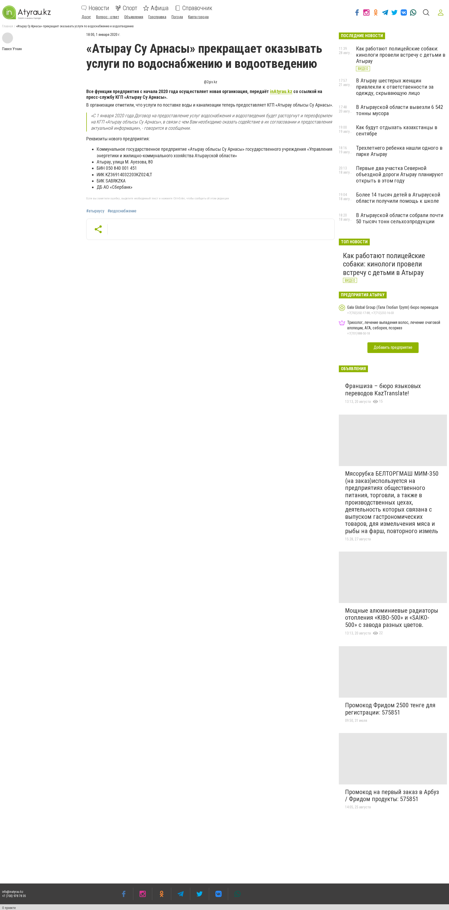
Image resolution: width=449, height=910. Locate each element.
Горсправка (157, 17)
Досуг (86, 17)
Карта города (198, 17)
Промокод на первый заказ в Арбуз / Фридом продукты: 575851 (392, 795)
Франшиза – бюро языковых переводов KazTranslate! (383, 389)
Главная (7, 26)
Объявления (133, 17)
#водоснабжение (122, 211)
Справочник (197, 8)
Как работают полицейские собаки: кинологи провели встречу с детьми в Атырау (400, 54)
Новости (99, 8)
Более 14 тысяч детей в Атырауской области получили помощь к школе (398, 198)
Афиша (160, 8)
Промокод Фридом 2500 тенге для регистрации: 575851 (390, 709)
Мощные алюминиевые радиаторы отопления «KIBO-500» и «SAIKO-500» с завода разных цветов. (391, 618)
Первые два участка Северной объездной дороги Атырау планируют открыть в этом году (399, 174)
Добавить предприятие (393, 347)
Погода (177, 17)
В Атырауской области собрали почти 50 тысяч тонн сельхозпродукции (399, 218)
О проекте (9, 908)
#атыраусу (95, 211)
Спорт (130, 8)
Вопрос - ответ (107, 17)
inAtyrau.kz (281, 91)
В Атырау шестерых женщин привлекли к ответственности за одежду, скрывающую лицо (394, 86)
